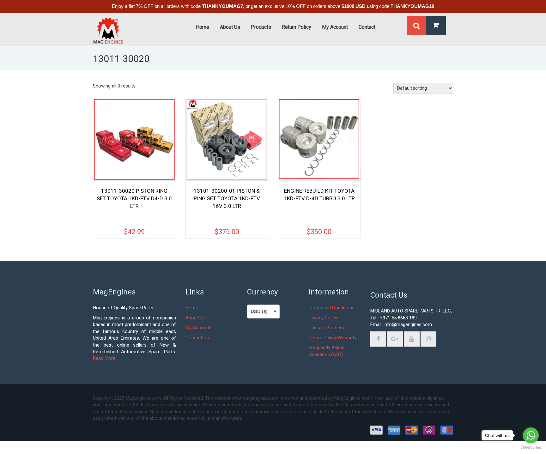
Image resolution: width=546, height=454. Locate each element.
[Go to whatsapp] (531, 435)
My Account (197, 327)
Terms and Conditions (332, 308)
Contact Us (197, 338)
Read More (104, 358)
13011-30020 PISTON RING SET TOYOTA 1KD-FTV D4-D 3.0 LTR (134, 198)
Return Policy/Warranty (332, 338)
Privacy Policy (323, 318)
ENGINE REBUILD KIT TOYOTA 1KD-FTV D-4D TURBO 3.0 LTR (319, 195)
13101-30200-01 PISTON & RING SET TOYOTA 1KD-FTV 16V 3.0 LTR (227, 198)
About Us (195, 318)
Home (191, 308)
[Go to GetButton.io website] (531, 447)
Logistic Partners (326, 327)
